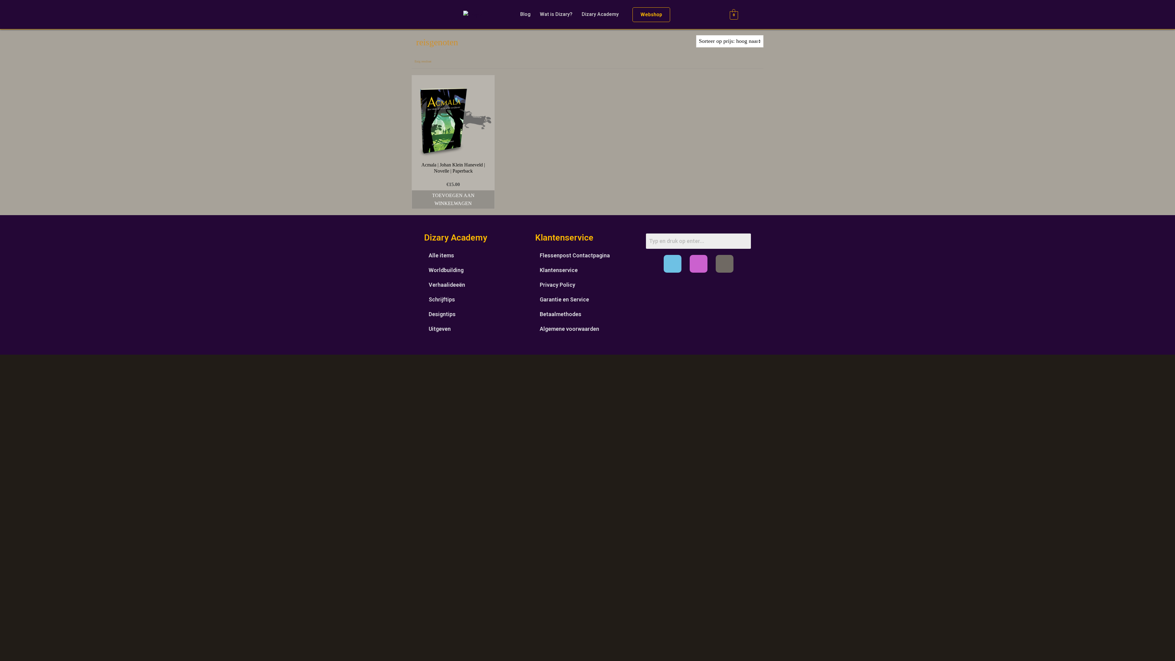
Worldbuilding (446, 270)
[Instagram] (698, 264)
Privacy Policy (557, 285)
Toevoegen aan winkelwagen (453, 199)
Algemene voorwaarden (569, 329)
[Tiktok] (724, 264)
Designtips (442, 314)
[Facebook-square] (672, 264)
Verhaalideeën (447, 285)
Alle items (441, 255)
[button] (601, 14)
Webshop (651, 14)
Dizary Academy (600, 14)
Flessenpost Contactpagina (575, 255)
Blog (525, 14)
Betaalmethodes (560, 314)
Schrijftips (442, 299)
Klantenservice (559, 270)
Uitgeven (440, 329)
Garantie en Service (564, 299)
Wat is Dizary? (556, 14)
